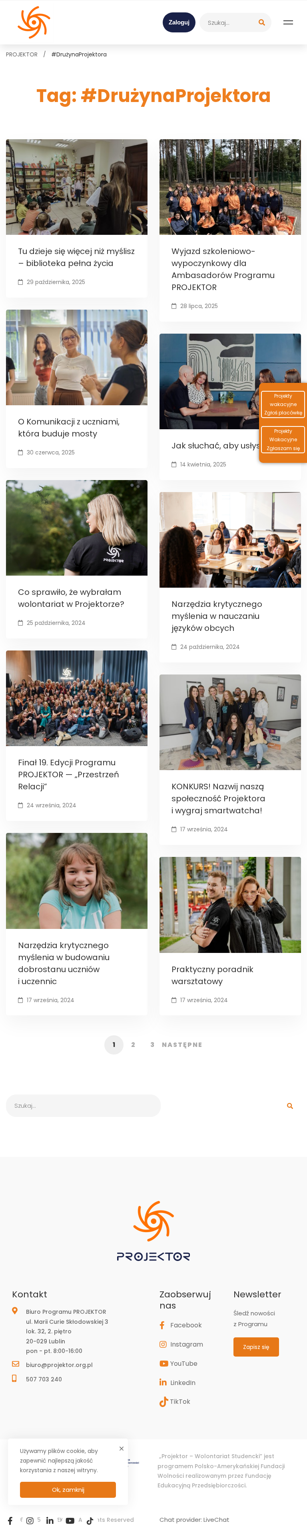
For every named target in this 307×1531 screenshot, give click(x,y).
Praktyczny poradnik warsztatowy (212, 975)
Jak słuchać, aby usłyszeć (222, 445)
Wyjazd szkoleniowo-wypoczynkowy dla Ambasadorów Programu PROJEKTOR (223, 269)
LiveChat (216, 1519)
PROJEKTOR (22, 54)
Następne (182, 1044)
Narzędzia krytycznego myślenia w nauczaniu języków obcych (216, 616)
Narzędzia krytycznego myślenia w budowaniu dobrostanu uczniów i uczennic (64, 963)
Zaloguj (179, 22)
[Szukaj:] (235, 22)
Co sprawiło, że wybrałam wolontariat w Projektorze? (71, 598)
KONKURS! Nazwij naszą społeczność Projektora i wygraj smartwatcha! (218, 798)
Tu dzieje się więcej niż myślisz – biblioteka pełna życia (76, 257)
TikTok (180, 1401)
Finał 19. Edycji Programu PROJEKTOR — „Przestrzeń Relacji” (68, 774)
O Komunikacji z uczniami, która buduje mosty (69, 427)
